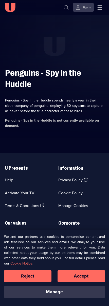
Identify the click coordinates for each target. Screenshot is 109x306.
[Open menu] (99, 7)
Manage (54, 291)
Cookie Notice (21, 263)
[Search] (66, 7)
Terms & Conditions (22, 206)
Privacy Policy (70, 180)
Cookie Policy (70, 193)
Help (9, 180)
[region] (54, 268)
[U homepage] (10, 7)
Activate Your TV (19, 193)
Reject (27, 276)
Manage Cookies (73, 206)
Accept (81, 276)
